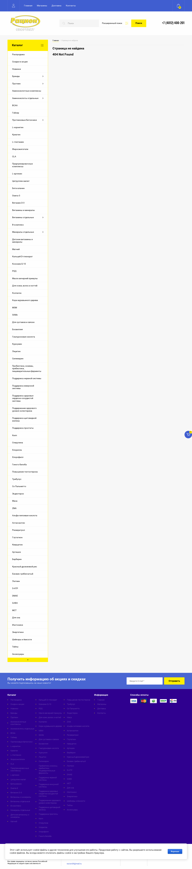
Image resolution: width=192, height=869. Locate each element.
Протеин (16, 83)
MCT (14, 610)
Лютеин (16, 581)
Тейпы (15, 646)
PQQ (14, 271)
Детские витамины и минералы (22, 240)
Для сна (16, 617)
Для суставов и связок (23, 322)
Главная (28, 5)
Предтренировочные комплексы (22, 165)
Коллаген (16, 293)
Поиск (138, 23)
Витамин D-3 (18, 203)
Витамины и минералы (23, 210)
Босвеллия (17, 329)
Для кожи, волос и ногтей (24, 285)
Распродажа (18, 54)
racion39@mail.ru (74, 864)
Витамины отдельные (23, 217)
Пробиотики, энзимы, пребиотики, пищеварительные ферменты (26, 368)
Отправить (174, 681)
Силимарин (17, 358)
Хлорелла (17, 450)
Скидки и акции (20, 61)
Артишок (16, 552)
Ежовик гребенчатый (22, 574)
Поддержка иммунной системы (23, 387)
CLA (14, 156)
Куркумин (17, 344)
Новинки (16, 69)
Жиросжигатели (20, 149)
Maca (14, 501)
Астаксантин (18, 523)
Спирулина (17, 442)
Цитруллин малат (21, 181)
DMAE (15, 596)
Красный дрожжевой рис (24, 566)
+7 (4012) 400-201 (173, 23)
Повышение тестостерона (25, 472)
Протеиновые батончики (24, 120)
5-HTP (15, 588)
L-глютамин (18, 142)
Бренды (16, 76)
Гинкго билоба (19, 464)
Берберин (17, 559)
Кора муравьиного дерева (25, 300)
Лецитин (16, 351)
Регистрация (14, 5)
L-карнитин (17, 127)
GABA (15, 603)
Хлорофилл (17, 457)
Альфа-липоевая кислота (24, 515)
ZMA (14, 508)
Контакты (71, 5)
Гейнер (15, 113)
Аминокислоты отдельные (25, 98)
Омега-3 (16, 195)
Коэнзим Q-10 (19, 264)
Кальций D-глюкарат (22, 256)
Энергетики (18, 632)
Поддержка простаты (23, 428)
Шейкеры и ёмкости (22, 639)
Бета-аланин (18, 188)
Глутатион (17, 537)
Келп (14, 435)
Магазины (42, 5)
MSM (14, 307)
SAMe (15, 315)
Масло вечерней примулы (25, 278)
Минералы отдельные (23, 232)
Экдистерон (18, 493)
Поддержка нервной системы (26, 378)
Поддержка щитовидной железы (24, 419)
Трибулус (16, 479)
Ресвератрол (18, 530)
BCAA (15, 105)
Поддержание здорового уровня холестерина (24, 409)
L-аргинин (17, 173)
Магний (16, 249)
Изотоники (17, 625)
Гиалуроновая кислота (23, 337)
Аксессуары (18, 654)
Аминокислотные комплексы (26, 91)
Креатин (16, 134)
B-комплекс (18, 225)
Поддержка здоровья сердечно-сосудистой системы (22, 398)
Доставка (56, 5)
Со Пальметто (19, 486)
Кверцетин (17, 544)
